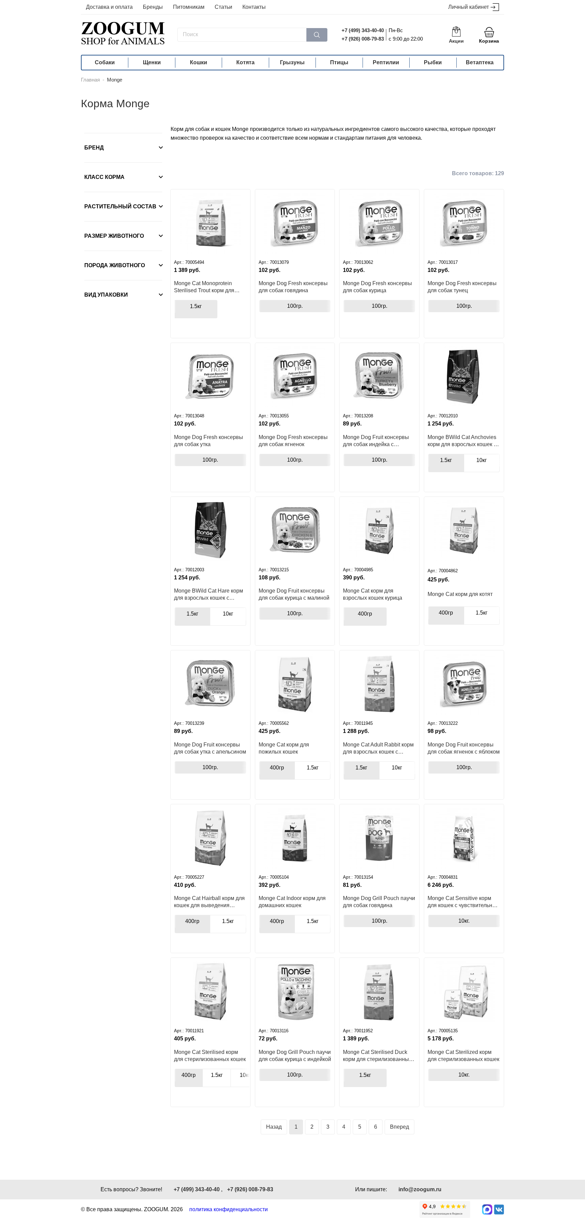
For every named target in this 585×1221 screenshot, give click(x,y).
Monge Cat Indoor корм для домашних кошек (292, 901)
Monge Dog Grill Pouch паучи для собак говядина (379, 901)
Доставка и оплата (109, 7)
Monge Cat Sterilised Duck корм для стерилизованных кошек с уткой (377, 1055)
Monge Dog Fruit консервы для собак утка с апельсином (210, 748)
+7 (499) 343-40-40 (363, 30)
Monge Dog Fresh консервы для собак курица (377, 286)
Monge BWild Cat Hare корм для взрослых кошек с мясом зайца (208, 594)
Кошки (198, 62)
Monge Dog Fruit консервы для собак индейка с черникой (376, 440)
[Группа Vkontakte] (499, 1209)
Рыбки (433, 62)
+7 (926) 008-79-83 (363, 39)
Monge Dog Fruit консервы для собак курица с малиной (294, 594)
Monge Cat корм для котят (460, 594)
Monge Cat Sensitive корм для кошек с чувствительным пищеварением (464, 901)
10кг (481, 460)
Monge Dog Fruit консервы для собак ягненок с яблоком (464, 748)
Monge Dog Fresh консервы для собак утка (208, 440)
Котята (245, 62)
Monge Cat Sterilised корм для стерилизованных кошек (210, 1055)
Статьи (223, 7)
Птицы (339, 62)
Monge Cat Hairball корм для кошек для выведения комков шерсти (209, 901)
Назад (274, 1127)
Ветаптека (480, 62)
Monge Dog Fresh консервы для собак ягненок (293, 440)
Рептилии (386, 62)
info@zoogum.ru (419, 1189)
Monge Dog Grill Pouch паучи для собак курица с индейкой (295, 1055)
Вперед (399, 1127)
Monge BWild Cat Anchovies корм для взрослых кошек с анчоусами (462, 440)
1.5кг (196, 306)
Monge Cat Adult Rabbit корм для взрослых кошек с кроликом (378, 748)
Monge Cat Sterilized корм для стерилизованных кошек (463, 1055)
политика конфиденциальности (228, 1209)
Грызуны (292, 62)
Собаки (105, 62)
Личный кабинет (468, 7)
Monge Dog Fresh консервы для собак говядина (293, 286)
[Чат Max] (487, 1209)
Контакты (254, 7)
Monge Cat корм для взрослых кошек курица (372, 594)
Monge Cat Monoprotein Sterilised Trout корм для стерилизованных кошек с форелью (206, 286)
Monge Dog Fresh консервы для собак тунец (462, 286)
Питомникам (188, 7)
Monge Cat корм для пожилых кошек (284, 748)
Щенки (152, 62)
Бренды (153, 7)
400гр (365, 614)
